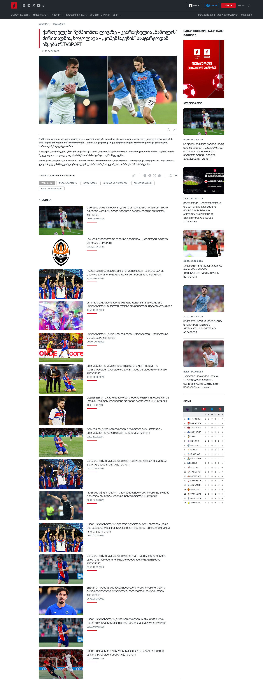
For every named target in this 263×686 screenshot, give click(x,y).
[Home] (14, 5)
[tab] (187, 409)
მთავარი (44, 24)
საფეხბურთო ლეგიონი (115, 183)
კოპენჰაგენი (90, 183)
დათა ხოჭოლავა (68, 183)
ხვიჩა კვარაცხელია (51, 189)
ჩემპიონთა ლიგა (143, 183)
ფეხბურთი (59, 24)
